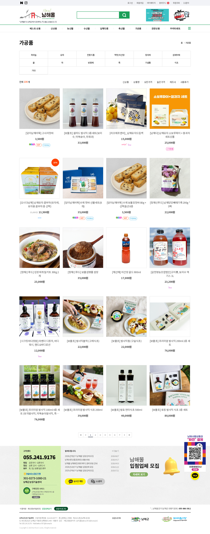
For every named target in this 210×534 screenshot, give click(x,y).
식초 (176, 62)
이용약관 (23, 508)
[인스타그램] (26, 3)
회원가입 (140, 2)
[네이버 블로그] (21, 3)
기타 (34, 70)
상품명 (136, 82)
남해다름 (104, 28)
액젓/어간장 (119, 54)
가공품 (138, 28)
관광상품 (156, 28)
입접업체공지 (47, 508)
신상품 (54, 28)
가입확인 (36, 497)
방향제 (91, 62)
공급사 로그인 (61, 508)
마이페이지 (151, 2)
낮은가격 (148, 82)
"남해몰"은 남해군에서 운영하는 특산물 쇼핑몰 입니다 (38, 21)
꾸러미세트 (175, 28)
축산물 (122, 28)
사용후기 (184, 82)
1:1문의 (186, 2)
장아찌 (148, 54)
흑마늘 (34, 54)
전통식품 (91, 54)
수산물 (87, 28)
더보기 (116, 451)
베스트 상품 (35, 28)
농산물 (70, 28)
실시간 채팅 (78, 481)
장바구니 (164, 2)
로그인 (130, 2)
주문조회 (176, 2)
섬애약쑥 (176, 54)
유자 (62, 54)
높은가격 (161, 82)
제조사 (173, 82)
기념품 (148, 62)
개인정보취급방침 (34, 508)
